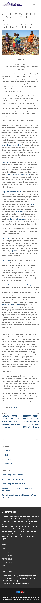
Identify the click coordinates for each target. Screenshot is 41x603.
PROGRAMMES (7, 555)
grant (14, 251)
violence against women (16, 219)
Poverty (32, 204)
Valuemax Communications (30, 599)
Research (5, 162)
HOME (4, 549)
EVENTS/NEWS (7, 559)
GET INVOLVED (7, 562)
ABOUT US (5, 552)
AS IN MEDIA (6, 451)
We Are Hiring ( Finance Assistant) (13, 484)
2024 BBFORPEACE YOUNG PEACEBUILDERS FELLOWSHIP (17, 489)
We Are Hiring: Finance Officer (12, 475)
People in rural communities (11, 192)
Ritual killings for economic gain (18, 174)
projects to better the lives (11, 305)
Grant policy (6, 260)
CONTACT (5, 566)
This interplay (21, 212)
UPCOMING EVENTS (8, 464)
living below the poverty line (11, 145)
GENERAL (14, 408)
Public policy (6, 238)
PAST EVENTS (6, 459)
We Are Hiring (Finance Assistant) (13, 479)
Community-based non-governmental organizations (20, 285)
